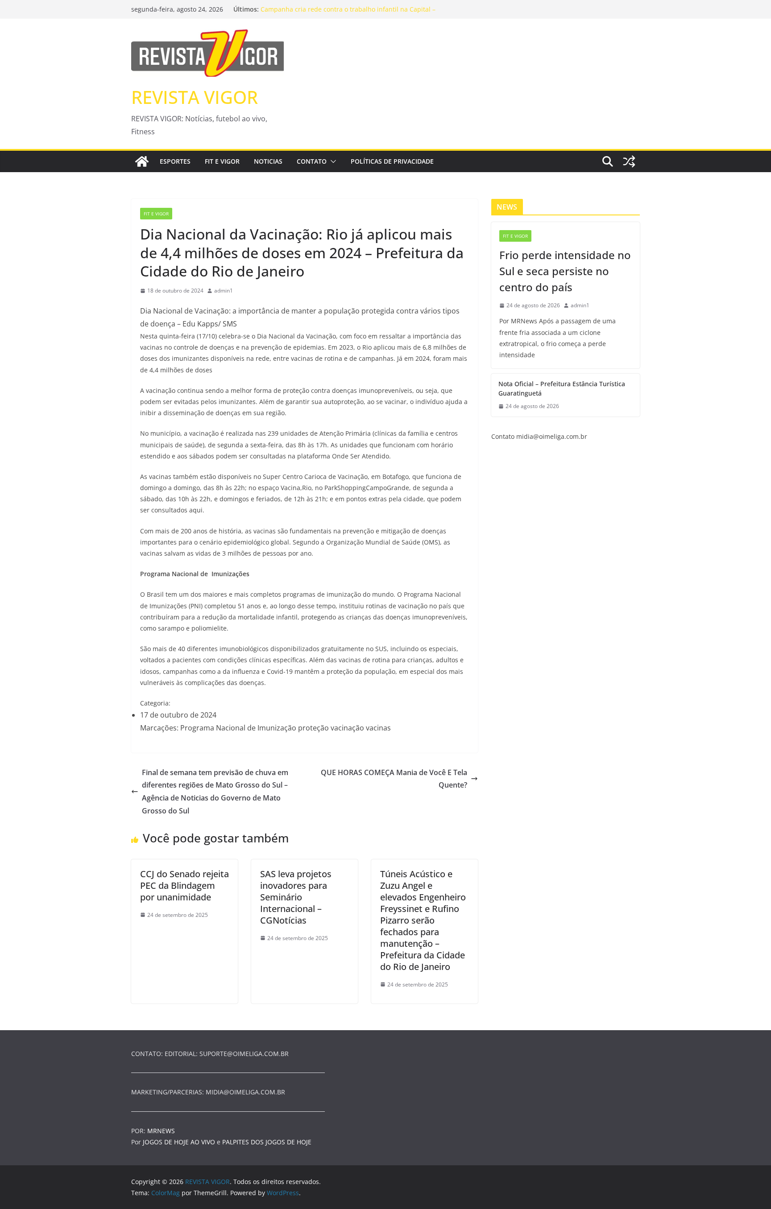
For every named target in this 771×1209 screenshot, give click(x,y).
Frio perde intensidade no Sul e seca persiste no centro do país (565, 271)
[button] (331, 161)
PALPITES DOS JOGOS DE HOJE (266, 1142)
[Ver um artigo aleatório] (629, 161)
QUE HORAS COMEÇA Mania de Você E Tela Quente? (394, 778)
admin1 (223, 290)
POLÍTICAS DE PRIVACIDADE (392, 161)
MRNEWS (161, 1130)
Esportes (175, 161)
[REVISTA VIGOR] (142, 161)
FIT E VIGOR (222, 161)
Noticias (268, 161)
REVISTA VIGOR (194, 97)
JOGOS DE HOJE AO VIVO (180, 1142)
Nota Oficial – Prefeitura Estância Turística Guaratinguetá (561, 388)
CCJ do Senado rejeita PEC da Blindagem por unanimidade (184, 885)
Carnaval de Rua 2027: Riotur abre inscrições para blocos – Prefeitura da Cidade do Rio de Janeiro (348, 9)
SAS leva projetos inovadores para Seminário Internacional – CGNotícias (296, 897)
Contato (312, 161)
